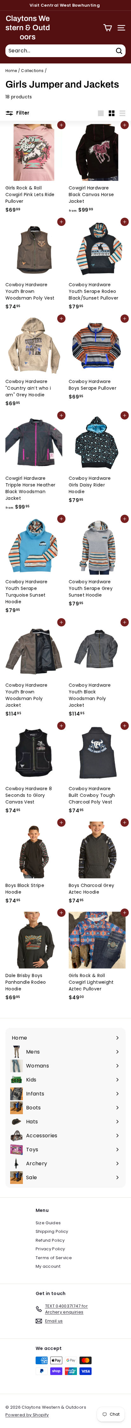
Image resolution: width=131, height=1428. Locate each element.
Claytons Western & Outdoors (27, 27)
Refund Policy (50, 1240)
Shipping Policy (52, 1231)
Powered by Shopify (27, 1415)
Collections (32, 70)
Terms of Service (54, 1258)
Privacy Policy (50, 1249)
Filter (22, 112)
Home (11, 70)
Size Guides (48, 1223)
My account (48, 1266)
